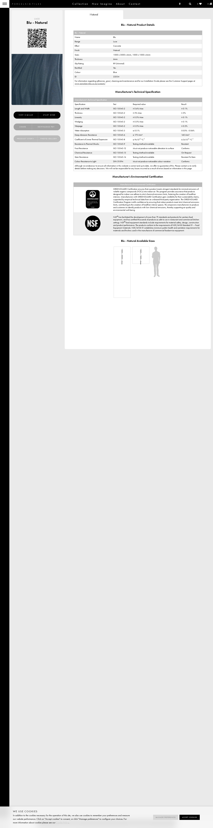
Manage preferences (166, 817)
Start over (49, 115)
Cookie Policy (62, 822)
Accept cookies (189, 817)
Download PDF (46, 127)
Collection (80, 3)
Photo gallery (49, 139)
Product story (25, 139)
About (120, 3)
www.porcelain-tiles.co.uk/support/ (90, 83)
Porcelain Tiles (26, 4)
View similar (26, 115)
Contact (135, 3)
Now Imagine (102, 3)
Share (22, 127)
